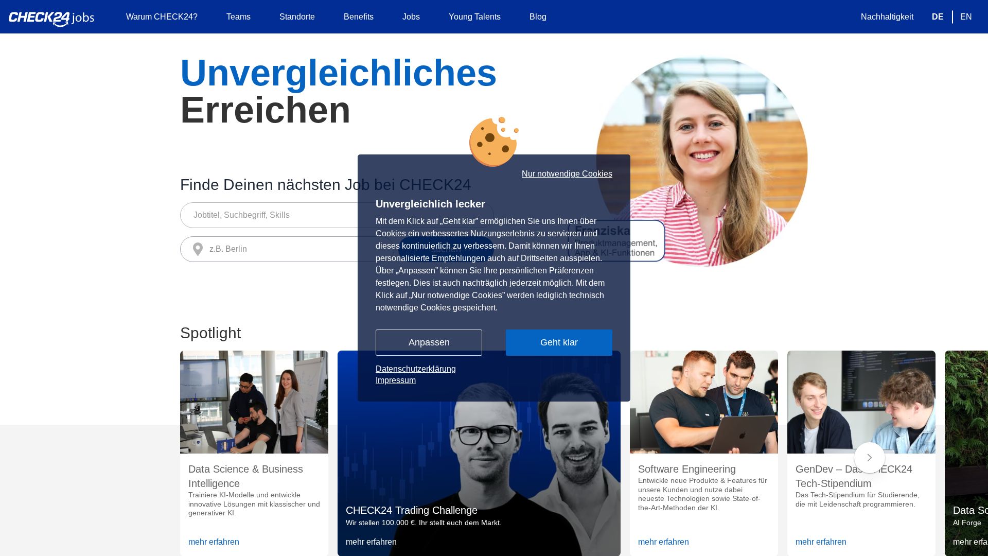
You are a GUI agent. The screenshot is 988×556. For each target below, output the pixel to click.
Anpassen (429, 342)
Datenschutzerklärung (416, 368)
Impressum (396, 380)
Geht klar (559, 342)
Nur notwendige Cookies (567, 174)
